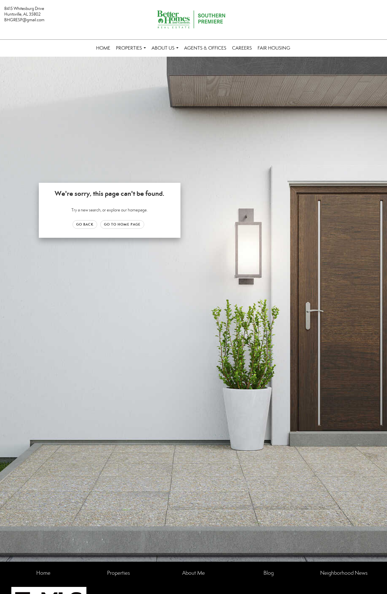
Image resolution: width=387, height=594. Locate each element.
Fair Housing (274, 48)
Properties (132, 51)
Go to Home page (122, 224)
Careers (242, 48)
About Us (166, 51)
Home (103, 48)
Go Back (84, 224)
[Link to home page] (193, 19)
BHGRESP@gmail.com (24, 19)
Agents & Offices (205, 48)
